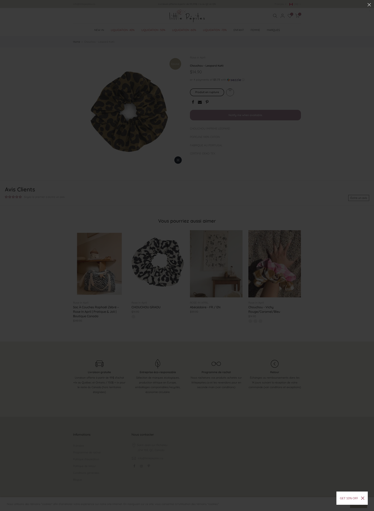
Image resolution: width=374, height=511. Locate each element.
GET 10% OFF (349, 498)
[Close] (362, 498)
